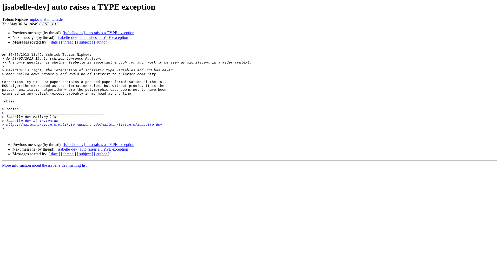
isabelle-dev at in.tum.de (32, 121)
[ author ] (101, 42)
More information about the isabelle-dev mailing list (44, 165)
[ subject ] (85, 42)
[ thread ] (68, 42)
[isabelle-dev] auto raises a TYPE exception (98, 33)
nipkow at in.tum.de (46, 19)
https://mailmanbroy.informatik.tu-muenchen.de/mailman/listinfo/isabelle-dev (84, 125)
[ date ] (54, 42)
